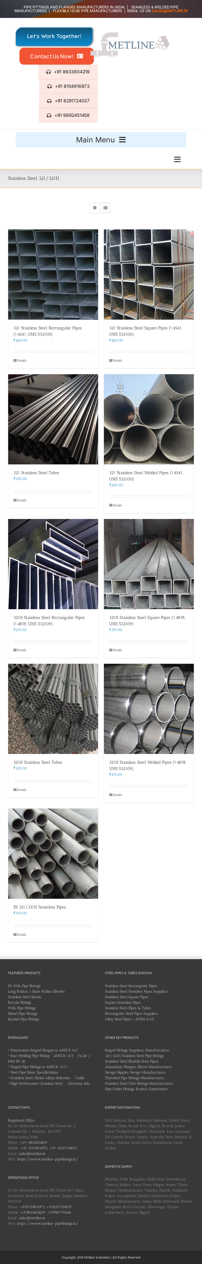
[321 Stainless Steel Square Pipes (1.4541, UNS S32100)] (149, 274)
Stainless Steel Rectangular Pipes (131, 986)
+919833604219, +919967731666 (45, 1212)
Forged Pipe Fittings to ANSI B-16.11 (39, 1067)
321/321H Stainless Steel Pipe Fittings (134, 1056)
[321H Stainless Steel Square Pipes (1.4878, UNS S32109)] (149, 564)
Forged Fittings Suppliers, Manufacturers (137, 1050)
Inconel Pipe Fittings (23, 1019)
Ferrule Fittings (19, 1002)
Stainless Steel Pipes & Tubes (128, 1008)
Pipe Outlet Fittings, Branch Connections (136, 1089)
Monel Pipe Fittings (22, 1013)
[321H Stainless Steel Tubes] (53, 709)
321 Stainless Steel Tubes (36, 472)
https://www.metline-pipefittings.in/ (47, 1159)
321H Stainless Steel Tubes (37, 762)
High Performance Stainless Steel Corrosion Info (50, 1083)
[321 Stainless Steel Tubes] (53, 419)
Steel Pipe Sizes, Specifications (34, 1072)
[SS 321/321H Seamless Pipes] (53, 854)
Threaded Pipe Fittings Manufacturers (134, 1078)
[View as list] (105, 208)
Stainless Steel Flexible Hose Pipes (131, 1061)
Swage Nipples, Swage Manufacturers (135, 1072)
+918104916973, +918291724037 (46, 1207)
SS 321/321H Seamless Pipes (39, 907)
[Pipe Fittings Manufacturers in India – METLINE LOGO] (129, 34)
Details (21, 360)
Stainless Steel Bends (24, 997)
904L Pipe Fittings (22, 1008)
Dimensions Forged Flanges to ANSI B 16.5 (44, 1050)
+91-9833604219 (33, 1142)
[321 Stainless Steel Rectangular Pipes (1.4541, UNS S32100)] (53, 274)
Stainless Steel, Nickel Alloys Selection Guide (47, 1078)
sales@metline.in (32, 1153)
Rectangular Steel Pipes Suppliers (131, 1013)
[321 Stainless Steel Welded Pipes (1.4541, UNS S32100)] (149, 419)
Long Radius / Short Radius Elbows (36, 991)
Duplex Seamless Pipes (123, 1002)
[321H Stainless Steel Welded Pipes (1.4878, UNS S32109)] (149, 709)
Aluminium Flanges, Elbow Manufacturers (138, 1067)
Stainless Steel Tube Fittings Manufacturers (139, 1083)
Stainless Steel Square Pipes (126, 997)
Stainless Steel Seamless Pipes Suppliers (136, 991)
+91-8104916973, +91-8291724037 (48, 1148)
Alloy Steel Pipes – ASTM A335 (129, 1019)
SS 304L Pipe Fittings (24, 986)
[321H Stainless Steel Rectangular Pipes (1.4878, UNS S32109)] (53, 564)
